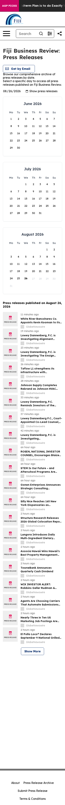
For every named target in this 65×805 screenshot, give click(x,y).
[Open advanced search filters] (49, 33)
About (15, 783)
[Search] (41, 33)
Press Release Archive (38, 783)
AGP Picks (9, 5)
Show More (32, 651)
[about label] (22, 327)
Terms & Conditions (32, 798)
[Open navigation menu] (6, 33)
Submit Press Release (32, 791)
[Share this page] (59, 33)
